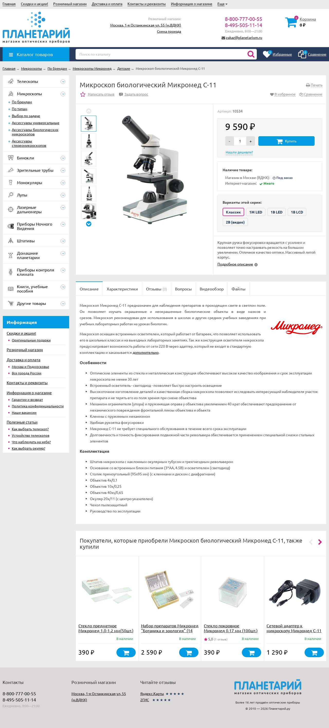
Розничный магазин (70, 3)
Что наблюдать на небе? (31, 442)
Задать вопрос (134, 94)
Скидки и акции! (34, 3)
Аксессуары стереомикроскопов (29, 143)
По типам (19, 108)
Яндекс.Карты (152, 693)
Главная (9, 3)
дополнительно (146, 352)
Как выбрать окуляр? (28, 448)
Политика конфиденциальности (38, 406)
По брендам (22, 101)
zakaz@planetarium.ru (244, 37)
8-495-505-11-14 (243, 25)
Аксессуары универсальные (35, 122)
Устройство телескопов (30, 435)
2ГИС (144, 699)
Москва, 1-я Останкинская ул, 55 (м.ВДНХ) (145, 25)
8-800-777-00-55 (243, 18)
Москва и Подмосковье (30, 366)
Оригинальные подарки (31, 340)
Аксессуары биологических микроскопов (35, 131)
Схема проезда (169, 31)
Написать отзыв (101, 94)
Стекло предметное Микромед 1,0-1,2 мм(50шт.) (105, 628)
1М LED (255, 212)
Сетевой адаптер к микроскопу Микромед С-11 (294, 628)
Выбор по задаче (26, 115)
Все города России (26, 373)
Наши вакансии (24, 412)
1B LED (276, 212)
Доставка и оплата (107, 3)
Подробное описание (235, 264)
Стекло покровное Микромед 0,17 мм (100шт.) (231, 628)
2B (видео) (235, 222)
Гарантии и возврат (27, 399)
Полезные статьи (22, 421)
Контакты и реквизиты (146, 3)
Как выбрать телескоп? (30, 429)
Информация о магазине (191, 3)
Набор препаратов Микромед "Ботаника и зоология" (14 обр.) (169, 630)
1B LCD (297, 212)
